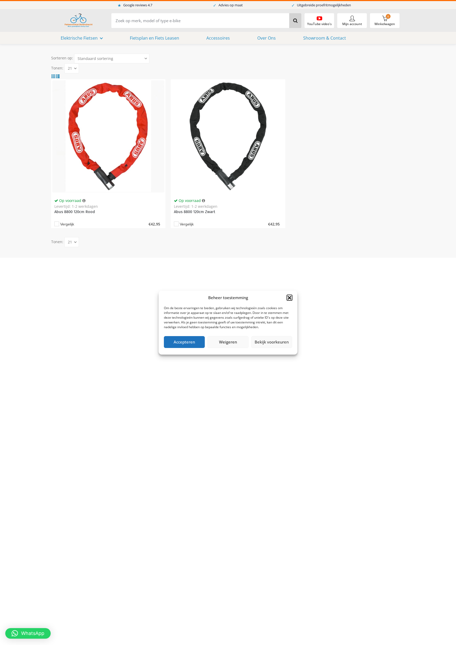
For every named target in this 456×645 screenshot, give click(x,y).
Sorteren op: (62, 57)
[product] (108, 136)
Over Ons (266, 38)
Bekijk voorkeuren (272, 342)
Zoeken (295, 20)
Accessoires (218, 38)
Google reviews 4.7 (134, 5)
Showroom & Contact (324, 38)
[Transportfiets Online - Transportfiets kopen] (78, 21)
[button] (289, 297)
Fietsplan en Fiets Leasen (154, 38)
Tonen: (57, 67)
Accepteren (184, 342)
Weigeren (228, 342)
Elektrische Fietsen (79, 38)
